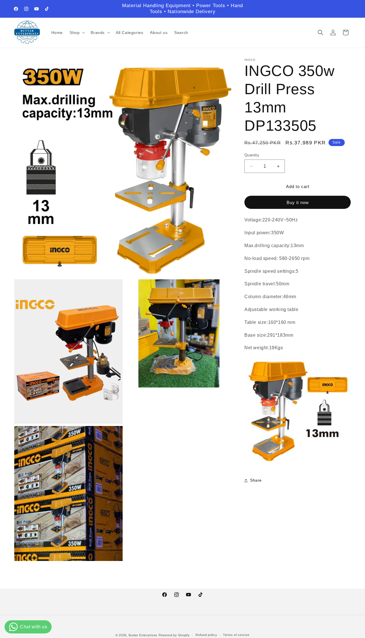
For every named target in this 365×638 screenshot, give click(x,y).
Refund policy (206, 635)
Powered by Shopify (174, 635)
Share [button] (256, 480)
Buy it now (298, 202)
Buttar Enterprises (143, 635)
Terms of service (236, 635)
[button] (76, 33)
